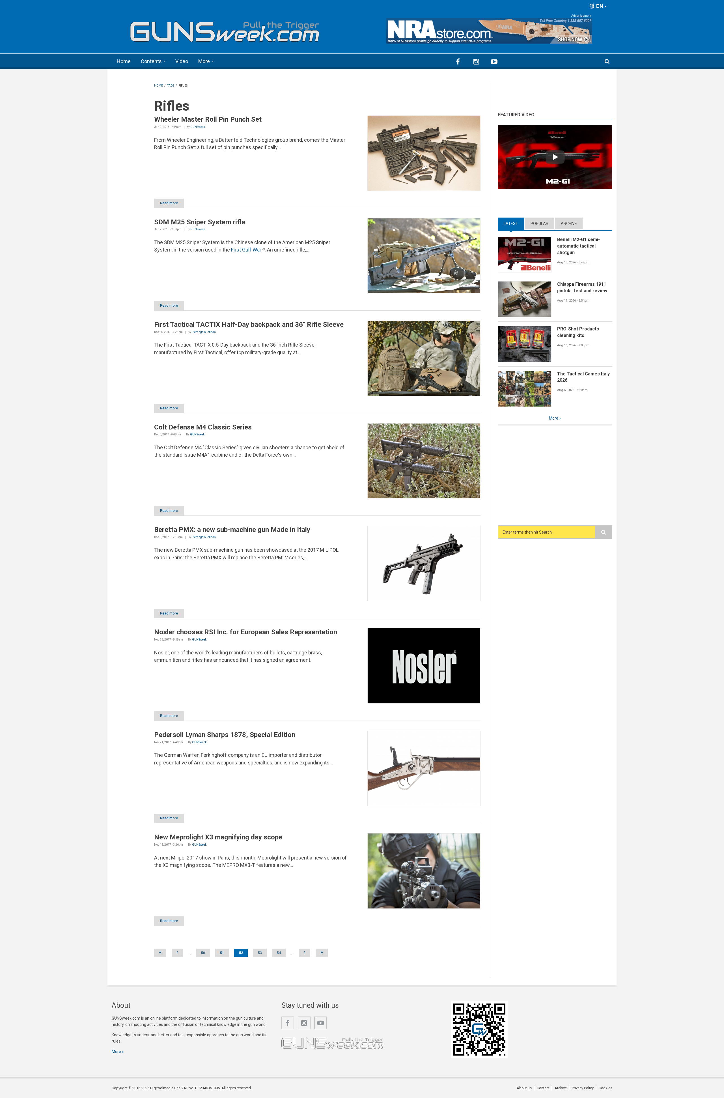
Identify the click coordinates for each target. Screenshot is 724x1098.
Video (181, 61)
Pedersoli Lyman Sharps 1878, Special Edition (224, 735)
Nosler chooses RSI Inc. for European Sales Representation (245, 632)
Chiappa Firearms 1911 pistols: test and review (582, 287)
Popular (539, 223)
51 (222, 953)
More (204, 61)
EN (599, 6)
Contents (151, 61)
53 (260, 953)
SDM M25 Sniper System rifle (199, 222)
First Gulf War (248, 250)
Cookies (605, 1088)
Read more (169, 203)
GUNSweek (197, 126)
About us (524, 1088)
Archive (569, 223)
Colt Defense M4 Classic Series (203, 427)
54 (279, 953)
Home (124, 61)
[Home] (225, 29)
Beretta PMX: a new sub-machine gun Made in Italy (232, 530)
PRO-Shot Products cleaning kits (578, 332)
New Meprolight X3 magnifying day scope (218, 837)
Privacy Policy (583, 1088)
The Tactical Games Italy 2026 (583, 377)
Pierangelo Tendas (204, 332)
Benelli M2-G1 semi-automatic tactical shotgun (578, 246)
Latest (514, 223)
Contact (543, 1088)
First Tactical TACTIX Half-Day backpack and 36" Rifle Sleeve (249, 324)
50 (203, 953)
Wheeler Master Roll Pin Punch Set (208, 119)
